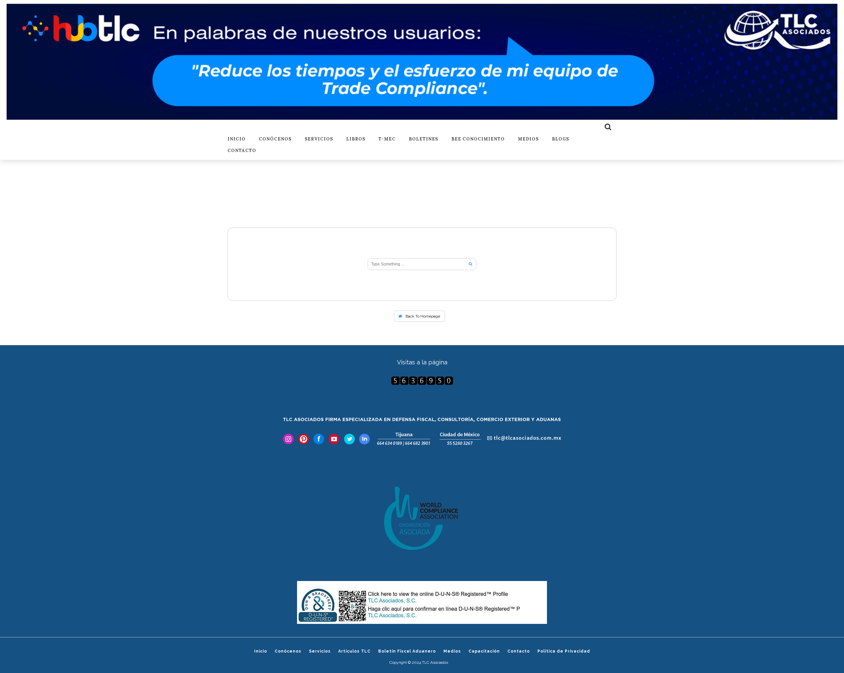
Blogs (560, 139)
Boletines (423, 139)
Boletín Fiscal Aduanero (407, 651)
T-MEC (387, 139)
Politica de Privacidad (563, 651)
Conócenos (275, 139)
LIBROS (355, 139)
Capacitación (484, 651)
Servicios (319, 139)
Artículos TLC (354, 651)
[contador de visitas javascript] (422, 380)
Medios (528, 139)
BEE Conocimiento (478, 139)
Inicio (236, 139)
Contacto (241, 150)
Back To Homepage (422, 316)
